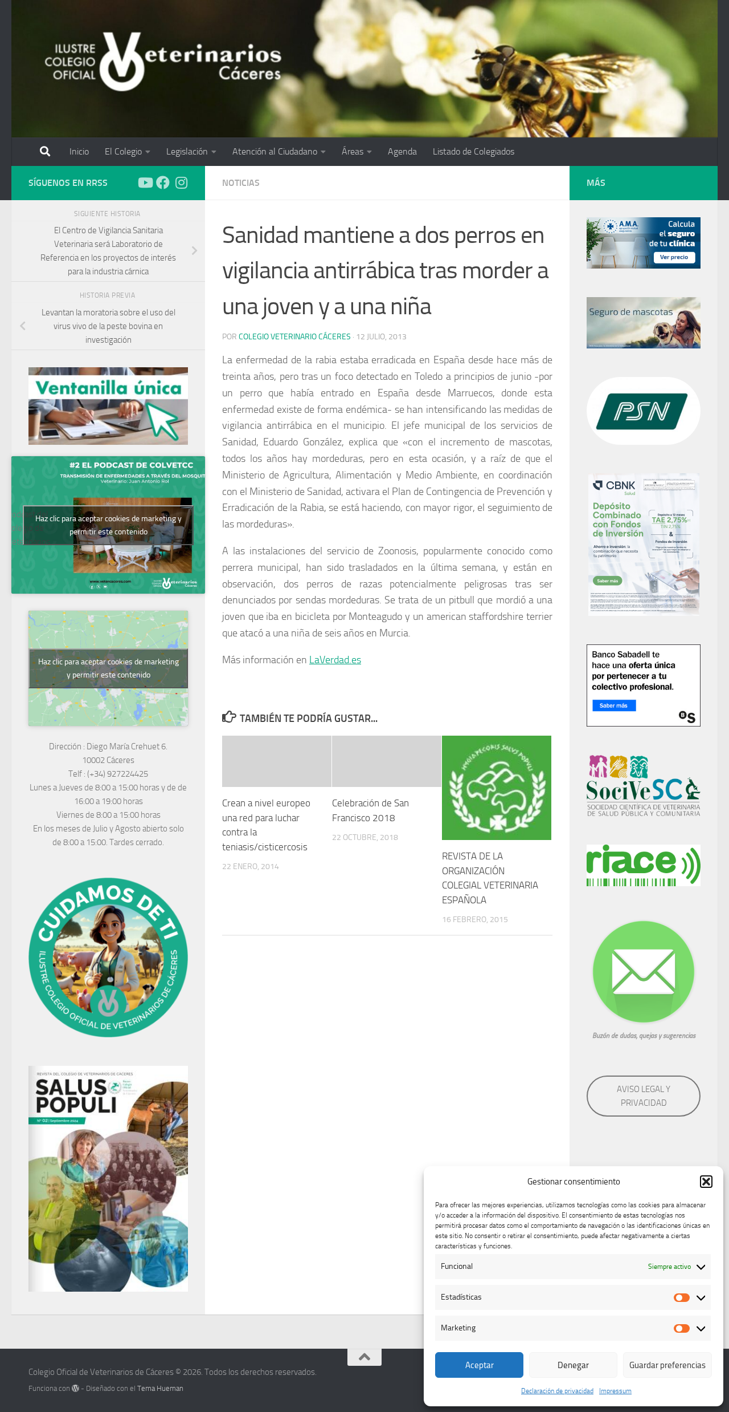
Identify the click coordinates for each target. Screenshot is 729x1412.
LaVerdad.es (335, 660)
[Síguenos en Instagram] (181, 182)
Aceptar (479, 1365)
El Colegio (123, 151)
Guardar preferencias (667, 1365)
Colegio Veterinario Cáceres (295, 337)
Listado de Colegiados (473, 151)
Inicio (79, 151)
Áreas (352, 151)
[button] (706, 1181)
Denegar (573, 1365)
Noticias (241, 182)
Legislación (187, 151)
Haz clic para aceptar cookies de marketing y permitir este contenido (108, 525)
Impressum (615, 1391)
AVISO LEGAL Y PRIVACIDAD (643, 1096)
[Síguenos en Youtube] (144, 182)
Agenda (402, 151)
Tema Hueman (160, 1388)
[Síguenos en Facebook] (163, 182)
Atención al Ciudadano (274, 151)
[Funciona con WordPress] (75, 1388)
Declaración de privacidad (557, 1391)
